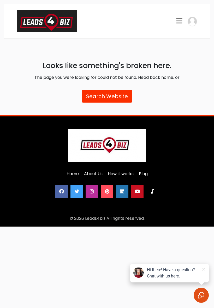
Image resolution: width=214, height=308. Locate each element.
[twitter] (76, 191)
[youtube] (137, 191)
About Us (93, 174)
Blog (143, 174)
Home (73, 174)
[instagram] (92, 191)
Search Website (107, 96)
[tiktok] (152, 191)
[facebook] (61, 191)
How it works (121, 174)
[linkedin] (122, 191)
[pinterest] (107, 191)
